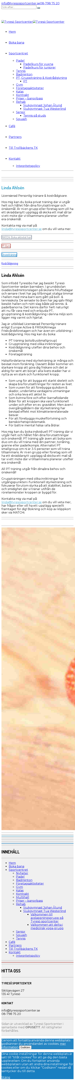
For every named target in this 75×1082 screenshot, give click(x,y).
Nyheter (22, 873)
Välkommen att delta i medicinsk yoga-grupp (47, 926)
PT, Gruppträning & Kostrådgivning (41, 78)
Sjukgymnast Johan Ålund (42, 105)
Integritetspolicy (28, 166)
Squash (21, 119)
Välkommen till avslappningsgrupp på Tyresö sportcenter (47, 918)
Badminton (24, 74)
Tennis (20, 71)
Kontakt (15, 158)
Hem (12, 31)
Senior (20, 112)
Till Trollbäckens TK (23, 148)
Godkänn (25, 1047)
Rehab (21, 102)
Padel (20, 60)
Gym (19, 84)
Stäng (5, 1077)
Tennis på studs (34, 115)
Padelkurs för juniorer (39, 67)
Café (12, 126)
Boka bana (16, 42)
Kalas (19, 91)
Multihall (22, 897)
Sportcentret (18, 53)
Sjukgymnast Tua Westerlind (44, 108)
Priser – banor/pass (29, 98)
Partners (15, 137)
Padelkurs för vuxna (38, 64)
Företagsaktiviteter (30, 88)
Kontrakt (22, 95)
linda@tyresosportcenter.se (21, 229)
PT (25, 81)
